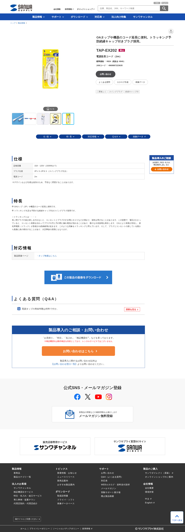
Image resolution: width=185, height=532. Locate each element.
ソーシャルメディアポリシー (66, 529)
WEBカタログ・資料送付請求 (115, 484)
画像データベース (66, 503)
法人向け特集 (118, 16)
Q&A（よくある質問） (112, 477)
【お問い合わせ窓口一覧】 (64, 364)
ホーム (23, 529)
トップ (13, 23)
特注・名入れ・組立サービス (28, 496)
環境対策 (149, 492)
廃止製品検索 (107, 496)
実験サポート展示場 (111, 492)
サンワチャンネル (143, 16)
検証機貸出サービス (23, 492)
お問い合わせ (107, 473)
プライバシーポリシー (40, 529)
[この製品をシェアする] (171, 31)
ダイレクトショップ (85, 9)
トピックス (62, 469)
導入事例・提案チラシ (24, 499)
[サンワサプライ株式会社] (21, 7)
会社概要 (149, 488)
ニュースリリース (66, 477)
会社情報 (57, 9)
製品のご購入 (150, 469)
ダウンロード (78, 16)
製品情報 (37, 16)
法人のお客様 (19, 484)
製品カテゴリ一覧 (22, 477)
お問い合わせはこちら (78, 351)
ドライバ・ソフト (66, 499)
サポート (56, 16)
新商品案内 (62, 480)
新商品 (17, 473)
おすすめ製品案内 (66, 484)
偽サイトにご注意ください (26, 519)
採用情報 (68, 9)
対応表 (98, 16)
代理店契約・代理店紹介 (26, 503)
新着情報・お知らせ (67, 473)
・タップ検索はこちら (46, 256)
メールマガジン (108, 488)
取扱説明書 (62, 496)
